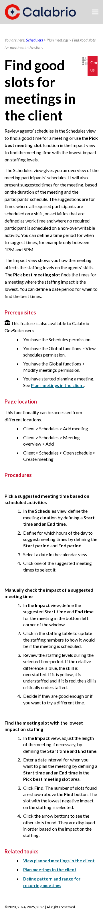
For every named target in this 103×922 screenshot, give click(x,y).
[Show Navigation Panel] (95, 12)
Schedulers (34, 40)
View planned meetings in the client (59, 860)
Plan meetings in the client (57, 385)
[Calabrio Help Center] (40, 12)
